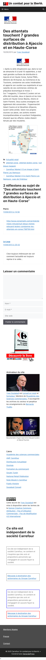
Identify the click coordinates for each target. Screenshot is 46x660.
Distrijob (9, 465)
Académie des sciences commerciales (22, 454)
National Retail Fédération (17, 476)
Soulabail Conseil (13, 487)
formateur (10, 396)
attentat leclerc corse (28, 163)
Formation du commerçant (17, 469)
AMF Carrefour (12, 458)
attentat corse (12, 163)
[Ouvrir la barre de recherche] (43, 9)
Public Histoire (12, 484)
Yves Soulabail (27, 503)
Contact (6, 643)
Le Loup (6, 242)
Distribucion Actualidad (16, 462)
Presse (6, 636)
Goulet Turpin (12, 473)
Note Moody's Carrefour (16, 480)
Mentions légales (10, 629)
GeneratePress (28, 654)
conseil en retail (29, 393)
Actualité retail (12, 159)
